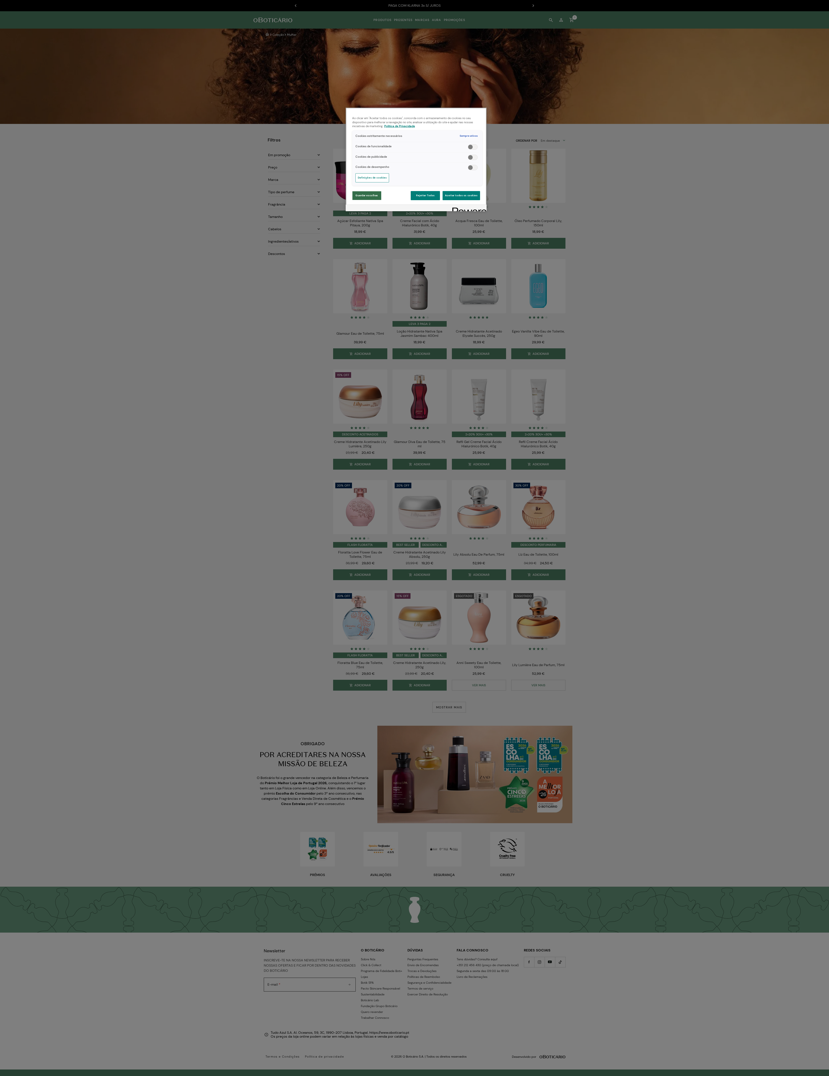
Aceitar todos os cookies (461, 195)
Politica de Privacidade (399, 126)
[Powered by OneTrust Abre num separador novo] (467, 208)
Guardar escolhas (366, 195)
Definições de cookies (372, 177)
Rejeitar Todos (425, 195)
